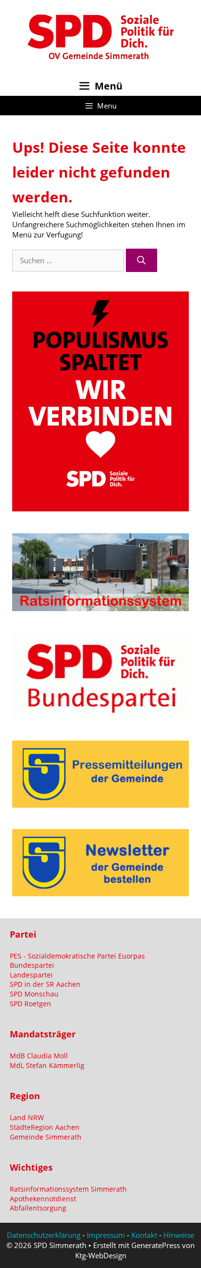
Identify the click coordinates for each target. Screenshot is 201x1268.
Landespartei (31, 974)
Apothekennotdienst (43, 1198)
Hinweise (178, 1235)
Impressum (106, 1235)
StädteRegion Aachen (45, 1127)
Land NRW (27, 1117)
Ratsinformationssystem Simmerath (68, 1189)
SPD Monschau (34, 993)
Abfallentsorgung (38, 1208)
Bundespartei (32, 965)
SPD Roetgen (30, 1003)
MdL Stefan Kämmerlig (47, 1065)
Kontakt (144, 1235)
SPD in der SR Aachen (45, 984)
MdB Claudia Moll (39, 1055)
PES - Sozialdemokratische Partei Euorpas (77, 955)
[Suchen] (141, 260)
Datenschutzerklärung (43, 1235)
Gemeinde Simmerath (45, 1136)
